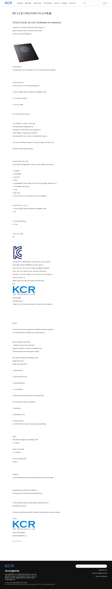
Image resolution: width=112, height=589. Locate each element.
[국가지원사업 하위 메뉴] (52, 3)
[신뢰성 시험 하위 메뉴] (41, 3)
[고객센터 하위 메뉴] (67, 3)
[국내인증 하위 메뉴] (23, 3)
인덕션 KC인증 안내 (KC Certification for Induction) (37, 22)
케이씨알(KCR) (12, 571)
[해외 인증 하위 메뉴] (31, 3)
